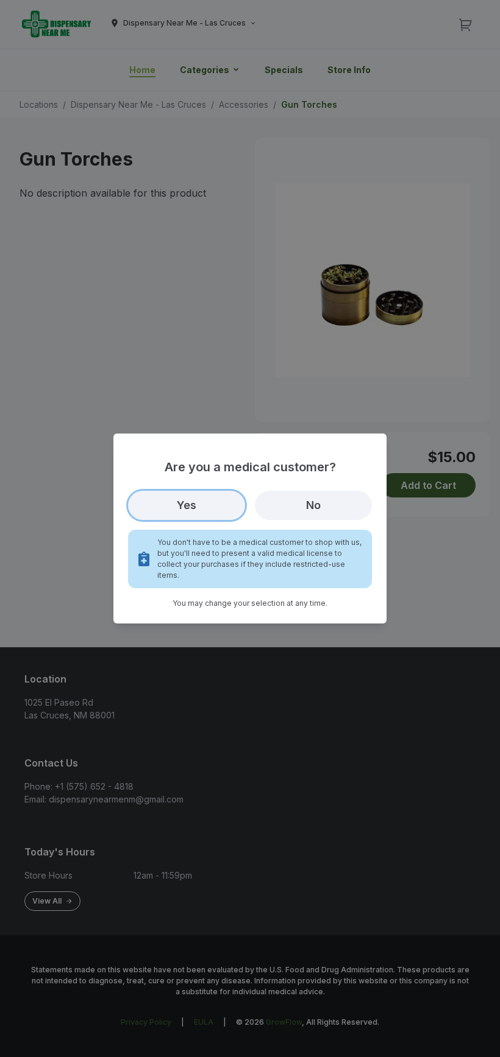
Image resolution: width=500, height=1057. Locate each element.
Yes (186, 505)
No (313, 505)
